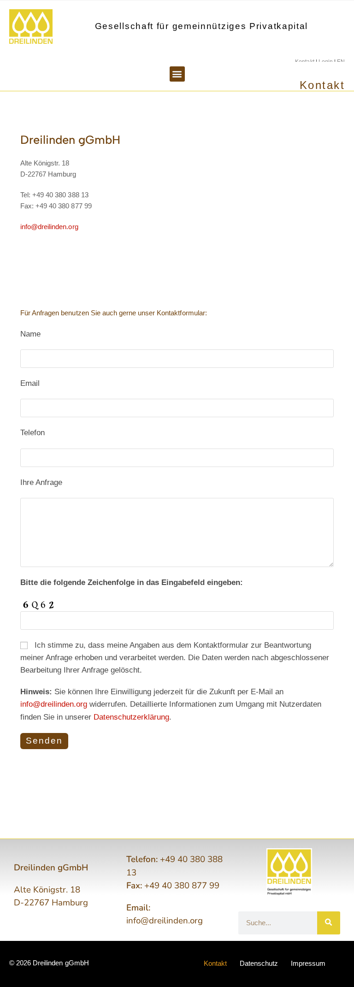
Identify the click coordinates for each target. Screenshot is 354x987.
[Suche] (328, 922)
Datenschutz (259, 963)
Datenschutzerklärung (131, 717)
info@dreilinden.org (49, 226)
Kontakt (215, 963)
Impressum (308, 963)
